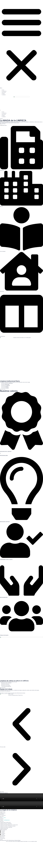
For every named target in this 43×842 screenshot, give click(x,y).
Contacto (4, 94)
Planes (3, 93)
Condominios (2, 336)
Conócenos (4, 91)
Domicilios (2, 291)
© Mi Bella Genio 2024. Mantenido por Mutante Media (10, 840)
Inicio (3, 89)
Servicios (4, 92)
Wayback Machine (20, 841)
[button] (21, 44)
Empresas (2, 170)
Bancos (1, 206)
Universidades (2, 251)
